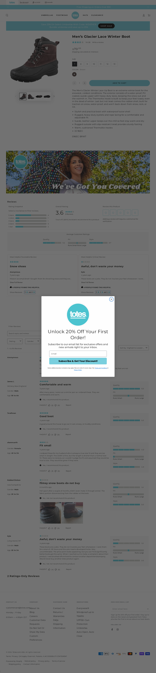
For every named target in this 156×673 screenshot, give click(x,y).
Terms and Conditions (101, 368)
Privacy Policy (78, 370)
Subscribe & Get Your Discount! (78, 361)
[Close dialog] (111, 299)
